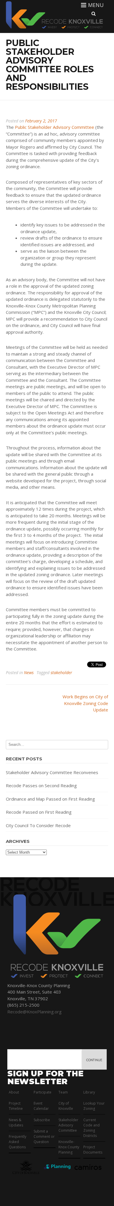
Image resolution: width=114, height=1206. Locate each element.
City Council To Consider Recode (38, 825)
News (29, 672)
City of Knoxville (65, 1106)
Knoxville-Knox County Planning (68, 1147)
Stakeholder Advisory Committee (68, 1125)
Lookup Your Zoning (94, 1106)
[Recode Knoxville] (54, 28)
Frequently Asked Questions (17, 1141)
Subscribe (42, 1119)
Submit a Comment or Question (44, 1136)
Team (63, 1092)
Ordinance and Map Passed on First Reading (50, 799)
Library (89, 1092)
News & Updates (16, 1122)
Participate (42, 1092)
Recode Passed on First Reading (39, 812)
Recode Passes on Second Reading (41, 785)
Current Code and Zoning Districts (91, 1127)
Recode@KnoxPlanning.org (34, 1012)
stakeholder (61, 672)
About (14, 1092)
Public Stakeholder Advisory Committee (54, 127)
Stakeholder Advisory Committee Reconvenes (52, 772)
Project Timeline (16, 1106)
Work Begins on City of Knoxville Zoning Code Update (85, 703)
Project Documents (92, 1150)
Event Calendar (41, 1106)
